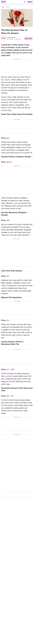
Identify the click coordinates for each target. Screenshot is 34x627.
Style (7, 7)
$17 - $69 (10, 369)
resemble (8, 376)
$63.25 (9, 162)
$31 (8, 276)
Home (2, 7)
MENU (30, 2)
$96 (8, 220)
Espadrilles (28, 327)
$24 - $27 (10, 396)
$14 (8, 320)
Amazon (4, 97)
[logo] (3, 2)
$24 (8, 138)
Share (30, 38)
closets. (7, 79)
